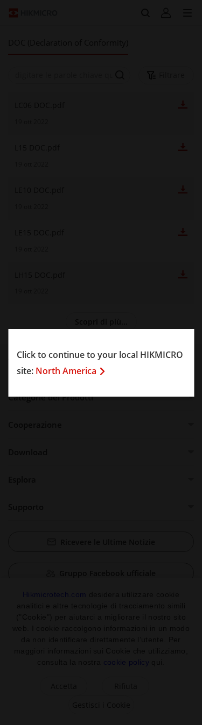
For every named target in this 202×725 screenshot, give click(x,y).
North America (66, 371)
